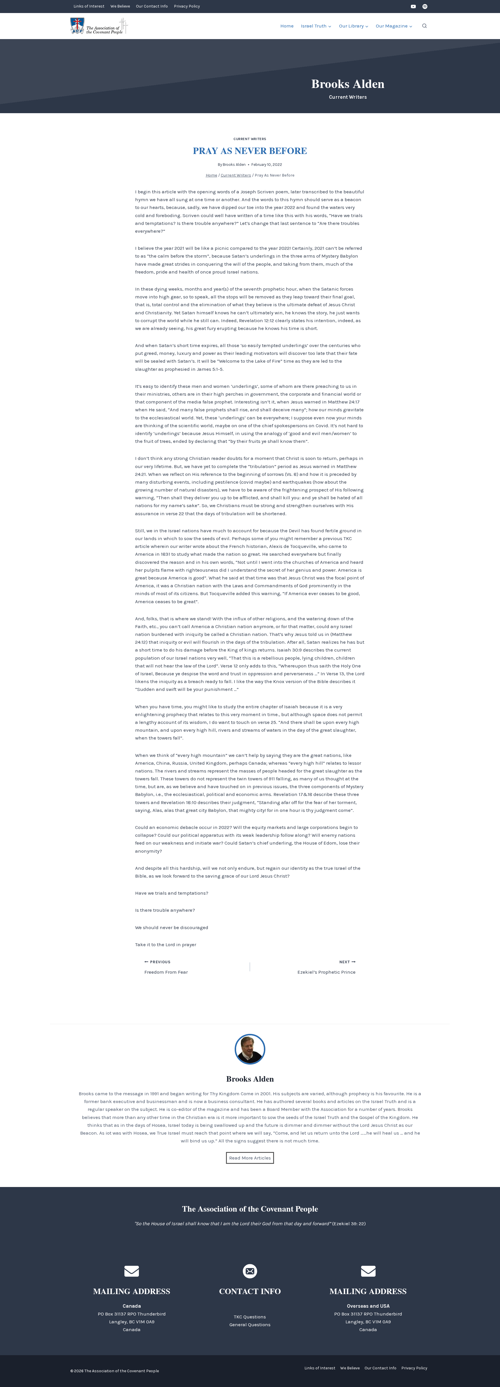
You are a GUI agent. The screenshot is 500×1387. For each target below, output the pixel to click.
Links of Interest (88, 6)
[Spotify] (425, 7)
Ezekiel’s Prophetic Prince (326, 967)
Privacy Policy (187, 6)
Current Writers (250, 139)
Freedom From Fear (166, 967)
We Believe (120, 6)
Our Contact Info (152, 6)
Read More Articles (250, 1158)
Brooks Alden (234, 164)
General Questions (250, 1324)
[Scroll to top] (485, 1369)
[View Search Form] (424, 26)
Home (287, 26)
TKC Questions (250, 1317)
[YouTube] (413, 7)
